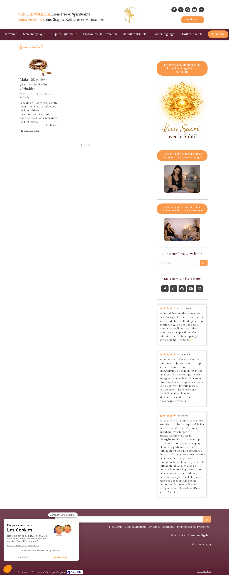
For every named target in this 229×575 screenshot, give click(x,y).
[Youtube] (194, 9)
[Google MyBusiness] (187, 9)
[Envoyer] (204, 263)
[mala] (40, 67)
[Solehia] (132, 23)
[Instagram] (201, 9)
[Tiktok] (181, 9)
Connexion (204, 571)
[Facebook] (174, 9)
